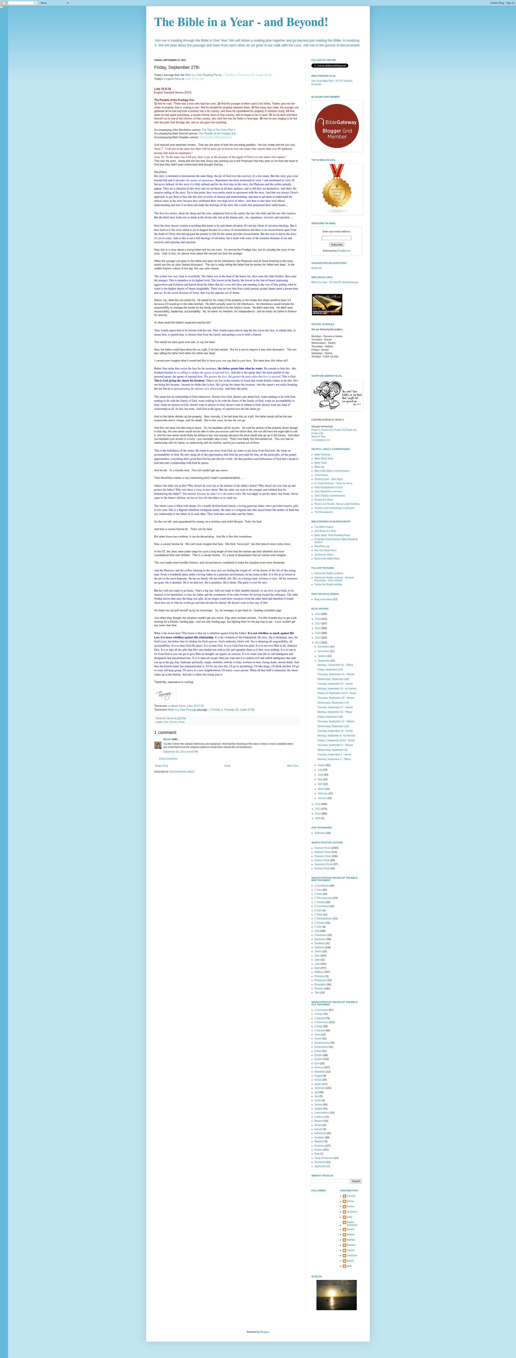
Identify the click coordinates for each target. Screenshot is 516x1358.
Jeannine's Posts (323, 864)
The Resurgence (323, 512)
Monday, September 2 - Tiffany (334, 759)
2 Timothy (319, 922)
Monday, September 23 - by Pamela (337, 688)
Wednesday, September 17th (333, 702)
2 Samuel (319, 1030)
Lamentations (321, 1112)
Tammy (351, 1250)
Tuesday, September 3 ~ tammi (334, 754)
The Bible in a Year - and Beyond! (241, 21)
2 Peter (318, 914)
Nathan (351, 1239)
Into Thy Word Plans (325, 550)
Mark (317, 968)
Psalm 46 (351, 430)
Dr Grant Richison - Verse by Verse (333, 483)
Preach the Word (323, 499)
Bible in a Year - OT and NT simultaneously (334, 282)
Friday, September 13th (330, 716)
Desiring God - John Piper (328, 479)
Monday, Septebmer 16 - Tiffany (334, 712)
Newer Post (161, 765)
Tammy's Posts (177, 722)
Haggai (318, 1075)
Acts (316, 930)
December (324, 646)
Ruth (317, 1153)
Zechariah (320, 1162)
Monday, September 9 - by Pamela (336, 735)
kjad (349, 1266)
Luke (165, 722)
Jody (349, 1217)
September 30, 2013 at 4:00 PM (180, 751)
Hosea (318, 1079)
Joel (316, 1096)
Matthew (319, 972)
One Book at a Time (325, 531)
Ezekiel (318, 1059)
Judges (318, 1108)
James (318, 951)
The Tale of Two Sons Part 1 (218, 129)
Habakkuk (320, 1071)
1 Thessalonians (323, 898)
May (320, 779)
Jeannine (352, 1211)
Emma (350, 1201)
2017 (318, 623)
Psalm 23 (339, 430)
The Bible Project (323, 527)
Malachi (318, 1121)
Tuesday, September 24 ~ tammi (335, 683)
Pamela (351, 1245)
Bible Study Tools (323, 458)
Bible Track (320, 462)
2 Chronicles (321, 1022)
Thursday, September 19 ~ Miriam (335, 697)
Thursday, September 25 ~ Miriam (335, 674)
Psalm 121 (327, 430)
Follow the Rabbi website (328, 584)
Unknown (352, 1255)
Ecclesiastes (321, 1046)
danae (350, 1260)
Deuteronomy (321, 1042)
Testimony (320, 833)
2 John (318, 910)
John (317, 955)
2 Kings (318, 1026)
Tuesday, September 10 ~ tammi (335, 731)
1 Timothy (319, 902)
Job (316, 1092)
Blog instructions (323, 599)
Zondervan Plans (323, 554)
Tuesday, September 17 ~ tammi (335, 707)
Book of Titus (318, 436)
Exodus (318, 1055)
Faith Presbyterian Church (328, 487)
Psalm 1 (315, 430)
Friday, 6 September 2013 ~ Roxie (336, 740)
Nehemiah (320, 1133)
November (324, 651)
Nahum (318, 1129)
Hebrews (319, 947)
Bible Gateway (322, 454)
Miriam (167, 739)
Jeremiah (319, 1088)
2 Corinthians (321, 906)
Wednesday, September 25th (333, 679)
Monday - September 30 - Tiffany (335, 665)
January (322, 798)
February (323, 793)
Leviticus (319, 1116)
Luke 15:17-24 (195, 705)
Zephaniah (320, 1166)
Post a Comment (168, 758)
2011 (318, 808)
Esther (317, 1051)
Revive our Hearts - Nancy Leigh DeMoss (337, 504)
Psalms (318, 1149)
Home (227, 765)
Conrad (351, 1196)
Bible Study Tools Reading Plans (332, 535)
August (322, 765)
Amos (317, 1034)
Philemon (319, 976)
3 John (318, 926)
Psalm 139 (317, 433)
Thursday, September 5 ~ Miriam (335, 745)
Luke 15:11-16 (194, 78)
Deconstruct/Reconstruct (216, 137)
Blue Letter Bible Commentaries (331, 470)
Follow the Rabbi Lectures (328, 573)
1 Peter (318, 894)
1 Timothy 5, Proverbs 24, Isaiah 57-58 (231, 709)
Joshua (318, 1104)
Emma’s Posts (322, 860)
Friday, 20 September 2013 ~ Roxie (336, 693)
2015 (318, 633)
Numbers (319, 1137)
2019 (318, 614)
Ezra (316, 1063)
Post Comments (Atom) (181, 771)
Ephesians (320, 939)
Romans (319, 988)
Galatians (319, 943)
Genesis (319, 1067)
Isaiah (317, 1084)
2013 (318, 642)
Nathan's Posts (322, 852)
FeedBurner (344, 250)
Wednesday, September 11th (333, 726)
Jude (317, 959)
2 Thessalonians (323, 918)
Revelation (320, 984)
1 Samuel (319, 1018)
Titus (317, 992)
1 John (318, 890)
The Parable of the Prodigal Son (217, 133)
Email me (316, 268)
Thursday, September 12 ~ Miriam (335, 721)
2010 (318, 813)
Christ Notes (321, 475)
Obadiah (319, 1141)
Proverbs (319, 1145)
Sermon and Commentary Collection (334, 508)
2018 (318, 619)
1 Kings (318, 1014)
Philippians (320, 980)
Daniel (318, 1038)
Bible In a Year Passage (182, 709)
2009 (318, 818)
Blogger (264, 1332)
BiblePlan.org (321, 546)
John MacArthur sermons (328, 491)
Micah (317, 1125)
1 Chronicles (321, 1010)
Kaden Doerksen (352, 1223)
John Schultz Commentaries (329, 495)
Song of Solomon (323, 1158)
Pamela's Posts (322, 856)
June (321, 774)
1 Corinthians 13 (320, 440)
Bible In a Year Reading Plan (201, 74)
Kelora (350, 1229)
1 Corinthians (321, 885)
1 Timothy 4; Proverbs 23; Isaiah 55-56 (247, 74)
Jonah (317, 1100)
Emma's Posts (322, 868)
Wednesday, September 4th (332, 750)
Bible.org (319, 466)
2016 (318, 628)
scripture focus (172, 78)
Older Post (292, 765)
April (321, 784)
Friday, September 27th (330, 669)
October (322, 656)
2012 (318, 804)
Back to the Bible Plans (327, 558)
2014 (318, 637)
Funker (351, 1206)
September (324, 660)
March (321, 788)
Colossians (320, 935)
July (320, 769)
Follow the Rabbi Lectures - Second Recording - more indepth (334, 579)
